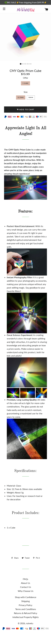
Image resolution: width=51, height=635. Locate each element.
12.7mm (21, 97)
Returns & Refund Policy (25, 613)
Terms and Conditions (25, 609)
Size (25, 92)
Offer (25, 77)
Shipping (25, 601)
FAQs (25, 579)
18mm (30, 97)
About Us (25, 583)
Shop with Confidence (25, 597)
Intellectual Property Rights (26, 617)
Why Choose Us (25, 591)
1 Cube (25, 83)
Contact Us (25, 587)
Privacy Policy (25, 605)
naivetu (29, 623)
